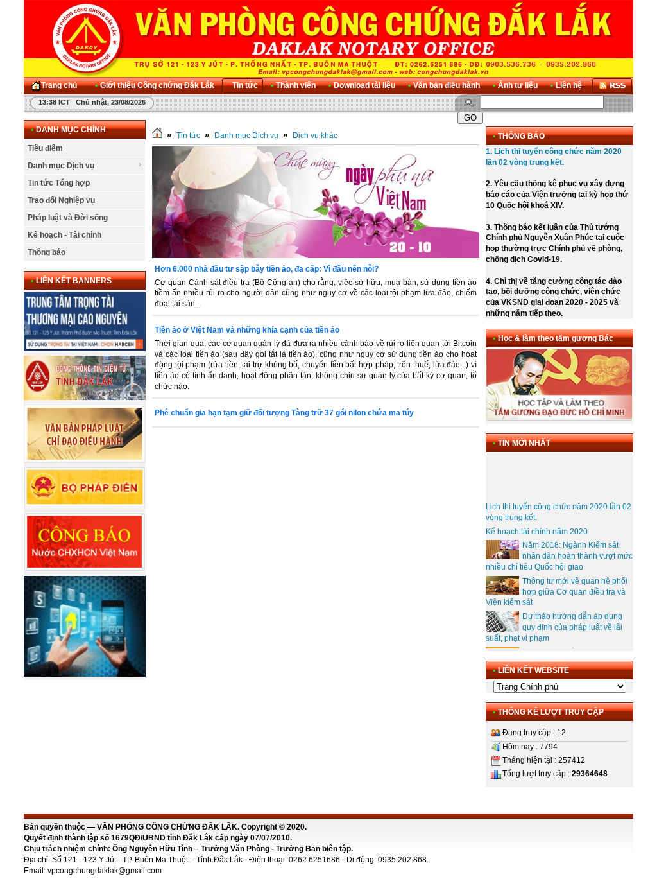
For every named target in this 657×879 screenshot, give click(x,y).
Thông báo (46, 252)
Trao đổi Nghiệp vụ (61, 200)
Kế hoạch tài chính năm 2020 (537, 524)
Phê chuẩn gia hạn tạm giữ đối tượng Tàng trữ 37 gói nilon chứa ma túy (284, 412)
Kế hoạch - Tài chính (64, 235)
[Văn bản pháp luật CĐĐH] (85, 460)
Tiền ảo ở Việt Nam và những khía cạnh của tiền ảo (247, 330)
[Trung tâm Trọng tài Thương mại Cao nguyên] (85, 348)
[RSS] (612, 85)
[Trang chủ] (157, 135)
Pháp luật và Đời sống (68, 217)
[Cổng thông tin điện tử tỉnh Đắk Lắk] (85, 397)
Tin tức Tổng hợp (59, 182)
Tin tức (188, 135)
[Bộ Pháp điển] (85, 505)
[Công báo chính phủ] (85, 568)
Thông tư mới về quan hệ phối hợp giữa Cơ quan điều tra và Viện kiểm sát (556, 585)
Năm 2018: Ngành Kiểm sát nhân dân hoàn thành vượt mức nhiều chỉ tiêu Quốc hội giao (559, 549)
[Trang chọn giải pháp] (85, 674)
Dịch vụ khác (315, 135)
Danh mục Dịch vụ (61, 165)
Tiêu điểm (45, 148)
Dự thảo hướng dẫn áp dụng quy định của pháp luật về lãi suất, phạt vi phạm (554, 620)
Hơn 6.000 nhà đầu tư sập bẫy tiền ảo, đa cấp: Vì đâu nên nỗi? (267, 269)
